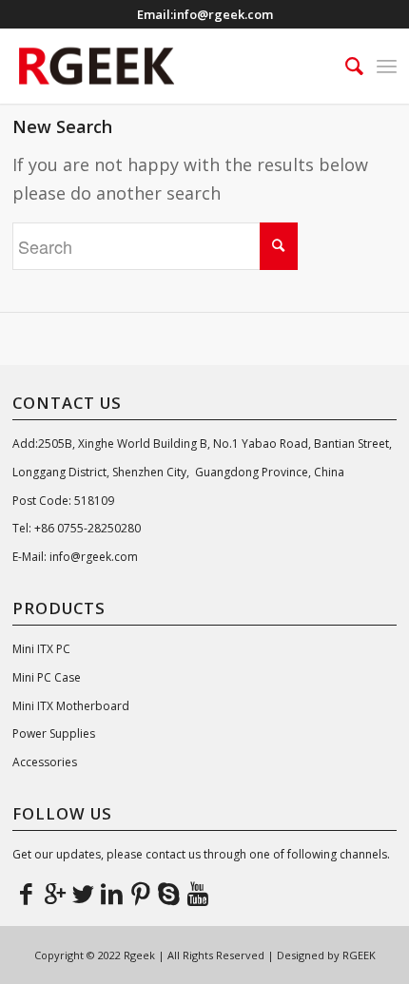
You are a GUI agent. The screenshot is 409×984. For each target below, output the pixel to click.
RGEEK (359, 955)
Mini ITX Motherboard (70, 706)
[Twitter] (83, 892)
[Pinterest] (141, 892)
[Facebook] (26, 892)
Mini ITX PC (41, 649)
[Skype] (169, 892)
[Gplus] (55, 892)
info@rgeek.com (223, 14)
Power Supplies (53, 733)
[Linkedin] (112, 892)
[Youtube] (198, 892)
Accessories (44, 762)
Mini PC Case (46, 677)
